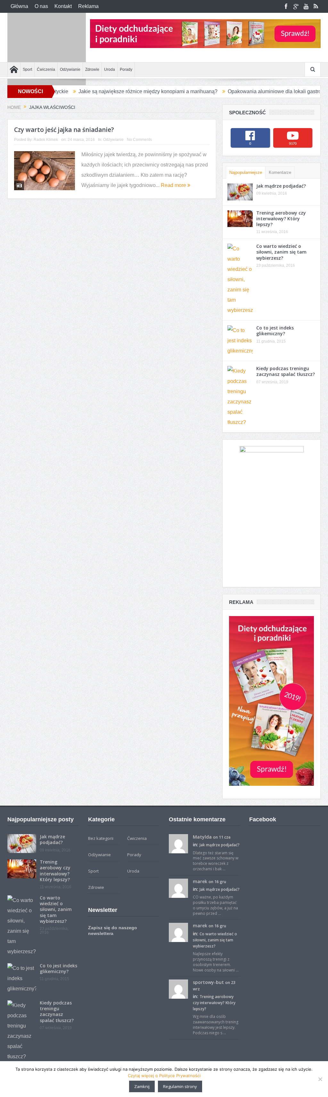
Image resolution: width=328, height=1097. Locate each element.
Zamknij (142, 1086)
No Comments (139, 139)
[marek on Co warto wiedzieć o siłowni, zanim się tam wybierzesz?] (178, 932)
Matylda (202, 837)
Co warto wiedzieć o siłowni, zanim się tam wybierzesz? (281, 252)
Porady (126, 69)
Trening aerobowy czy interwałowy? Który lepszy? (281, 218)
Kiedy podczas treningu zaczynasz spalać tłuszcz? (285, 371)
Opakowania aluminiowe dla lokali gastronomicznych (259, 91)
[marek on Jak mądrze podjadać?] (178, 887)
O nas (41, 6)
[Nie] (320, 1079)
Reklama (88, 6)
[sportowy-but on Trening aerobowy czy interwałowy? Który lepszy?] (178, 989)
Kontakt (63, 6)
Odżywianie (70, 69)
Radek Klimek (46, 139)
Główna (19, 6)
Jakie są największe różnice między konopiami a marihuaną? (119, 91)
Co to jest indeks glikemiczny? (275, 331)
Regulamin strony (180, 1086)
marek (200, 881)
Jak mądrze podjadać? (281, 186)
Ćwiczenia (46, 69)
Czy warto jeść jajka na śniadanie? (64, 130)
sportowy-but (208, 982)
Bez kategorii (100, 838)
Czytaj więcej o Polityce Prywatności (164, 1075)
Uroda (109, 69)
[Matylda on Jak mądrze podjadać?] (178, 843)
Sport (27, 69)
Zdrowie (92, 69)
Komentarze (280, 172)
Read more (174, 185)
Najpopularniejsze (245, 172)
